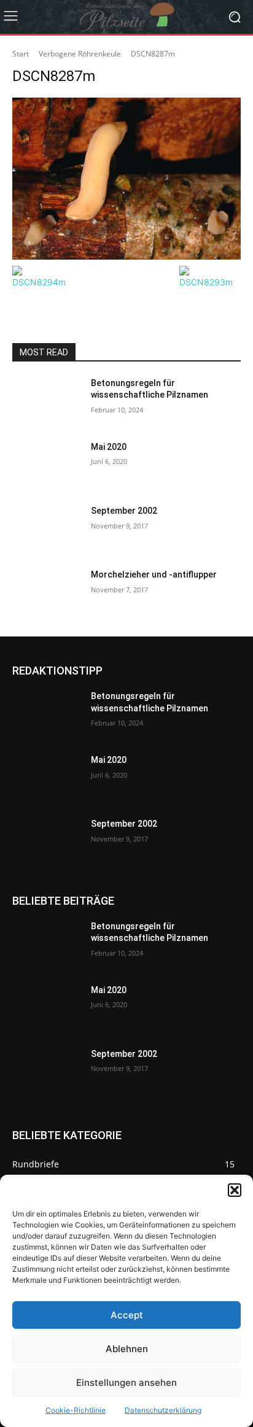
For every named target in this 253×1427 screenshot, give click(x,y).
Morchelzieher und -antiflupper (154, 574)
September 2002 (124, 511)
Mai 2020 (108, 447)
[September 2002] (46, 529)
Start (20, 53)
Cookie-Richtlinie (75, 1410)
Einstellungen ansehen (126, 1382)
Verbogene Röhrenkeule (80, 53)
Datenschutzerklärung (163, 1410)
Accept (127, 1315)
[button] (234, 1190)
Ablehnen (127, 1349)
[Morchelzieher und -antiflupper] (46, 593)
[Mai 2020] (46, 465)
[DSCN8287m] (126, 179)
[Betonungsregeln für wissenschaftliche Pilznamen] (46, 401)
